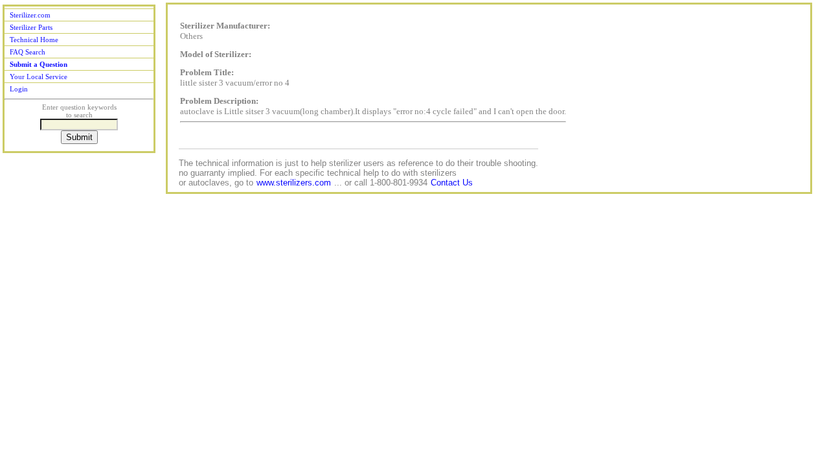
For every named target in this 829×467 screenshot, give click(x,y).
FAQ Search (27, 52)
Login (19, 89)
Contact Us (452, 182)
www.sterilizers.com (293, 182)
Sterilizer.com (30, 15)
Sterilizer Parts (31, 27)
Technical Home (34, 39)
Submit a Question (38, 64)
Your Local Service (38, 76)
